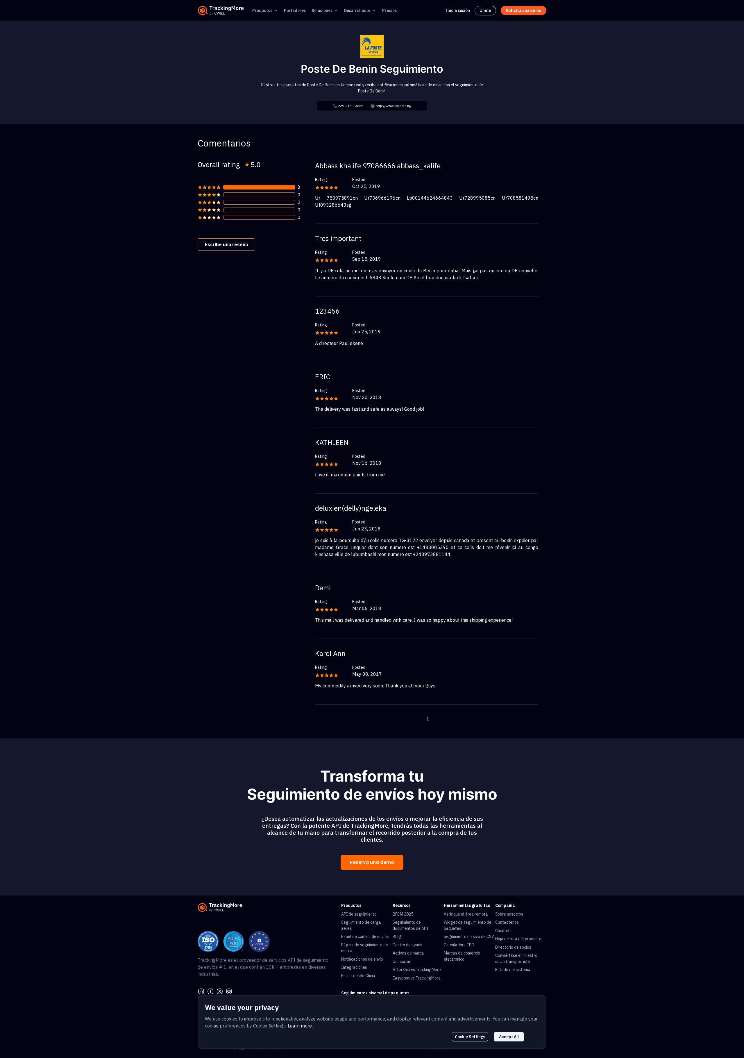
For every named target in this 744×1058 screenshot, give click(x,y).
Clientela (503, 930)
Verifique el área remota (466, 914)
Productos (262, 10)
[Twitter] (219, 990)
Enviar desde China (358, 975)
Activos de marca (408, 953)
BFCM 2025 (403, 914)
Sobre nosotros (509, 914)
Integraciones (354, 967)
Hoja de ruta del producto (518, 938)
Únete (485, 10)
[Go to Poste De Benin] (372, 46)
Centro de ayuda (408, 945)
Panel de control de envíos (365, 936)
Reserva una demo (372, 862)
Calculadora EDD (459, 945)
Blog (397, 936)
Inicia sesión (458, 10)
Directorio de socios (513, 947)
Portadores (295, 10)
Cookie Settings (470, 1036)
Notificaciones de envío (362, 959)
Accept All (509, 1036)
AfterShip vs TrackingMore (417, 969)
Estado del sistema (512, 969)
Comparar (402, 961)
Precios (389, 10)
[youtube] (229, 990)
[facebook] (210, 990)
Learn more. (300, 1026)
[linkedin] (201, 990)
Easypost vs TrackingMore (417, 978)
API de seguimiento (359, 914)
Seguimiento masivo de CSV (469, 936)
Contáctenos (507, 922)
